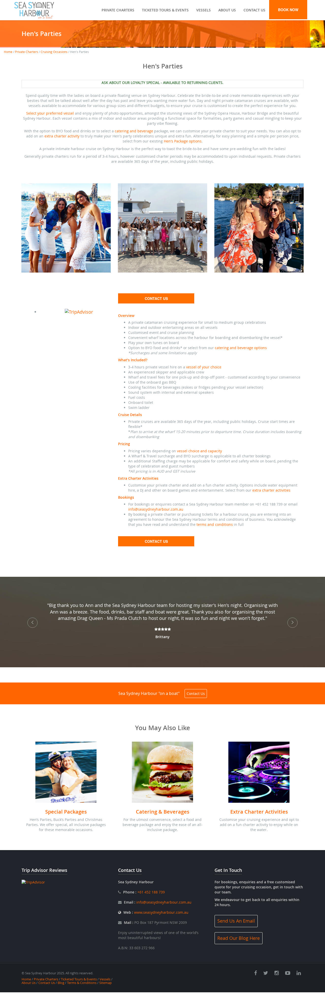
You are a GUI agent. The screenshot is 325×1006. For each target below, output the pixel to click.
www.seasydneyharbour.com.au (161, 912)
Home (8, 52)
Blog (61, 982)
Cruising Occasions (54, 52)
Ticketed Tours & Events (165, 10)
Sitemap (105, 982)
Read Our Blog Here (238, 938)
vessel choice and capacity (199, 450)
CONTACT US (156, 298)
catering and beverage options (241, 347)
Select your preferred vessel (50, 113)
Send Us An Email (236, 921)
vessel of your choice (203, 367)
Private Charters (118, 10)
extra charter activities (271, 490)
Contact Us (254, 10)
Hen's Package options (183, 141)
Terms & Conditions (81, 982)
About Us (227, 10)
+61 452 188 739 (150, 892)
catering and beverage (134, 131)
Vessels (203, 10)
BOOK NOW (288, 9)
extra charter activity (61, 136)
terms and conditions (215, 524)
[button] (36, 622)
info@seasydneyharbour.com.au (155, 509)
